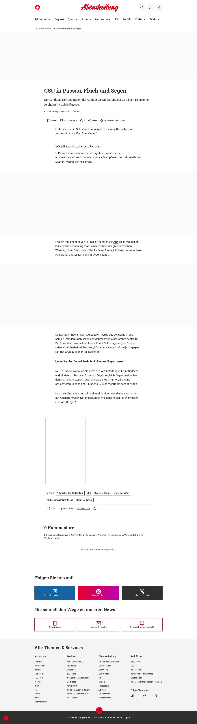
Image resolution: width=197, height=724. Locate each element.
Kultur (139, 19)
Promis (86, 19)
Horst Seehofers (76, 250)
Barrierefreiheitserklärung (142, 674)
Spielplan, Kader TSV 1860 (78, 694)
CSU (89, 493)
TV (117, 19)
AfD (115, 241)
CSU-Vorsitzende (102, 493)
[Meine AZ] (158, 7)
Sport (71, 19)
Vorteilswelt (72, 686)
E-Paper (101, 678)
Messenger (71, 670)
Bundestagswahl (65, 157)
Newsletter (71, 666)
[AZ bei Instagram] (144, 695)
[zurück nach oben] (99, 712)
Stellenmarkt (72, 698)
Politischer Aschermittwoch (60, 500)
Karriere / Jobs (104, 666)
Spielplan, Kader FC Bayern (78, 690)
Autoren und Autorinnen (108, 662)
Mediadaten (103, 686)
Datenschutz (136, 670)
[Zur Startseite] (99, 11)
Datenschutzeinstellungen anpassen (146, 682)
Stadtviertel (40, 666)
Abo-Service (103, 674)
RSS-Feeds (71, 674)
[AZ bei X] (156, 695)
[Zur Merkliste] (150, 7)
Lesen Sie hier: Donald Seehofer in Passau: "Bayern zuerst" (90, 361)
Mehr (153, 19)
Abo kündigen (136, 678)
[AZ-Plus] (37, 7)
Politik (126, 19)
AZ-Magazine (104, 694)
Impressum (135, 662)
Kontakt (101, 682)
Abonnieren (103, 670)
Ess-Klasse (71, 682)
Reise (37, 698)
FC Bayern (39, 674)
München (41, 19)
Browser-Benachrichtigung (78, 678)
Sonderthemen (104, 698)
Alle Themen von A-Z (75, 662)
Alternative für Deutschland (70, 493)
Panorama (101, 19)
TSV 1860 (39, 678)
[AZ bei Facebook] (132, 695)
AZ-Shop (102, 690)
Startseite (40, 28)
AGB (132, 666)
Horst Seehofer (121, 493)
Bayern (59, 19)
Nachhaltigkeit (41, 702)
